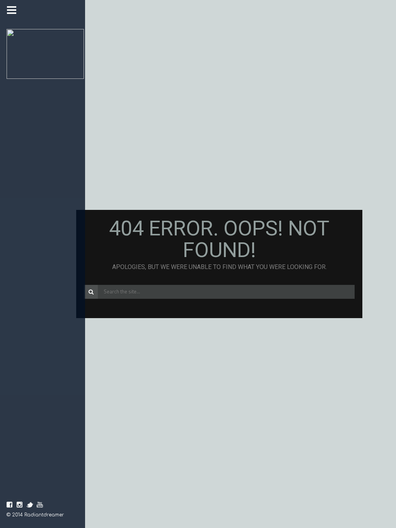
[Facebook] (10, 505)
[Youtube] (40, 505)
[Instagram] (20, 505)
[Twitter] (30, 505)
